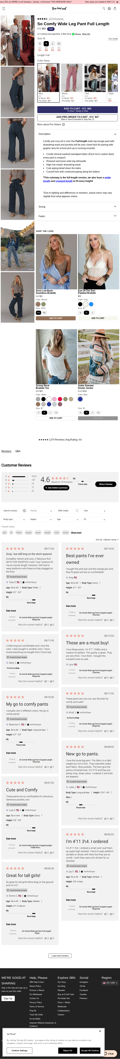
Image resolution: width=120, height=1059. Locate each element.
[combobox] (41, 510)
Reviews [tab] (6, 451)
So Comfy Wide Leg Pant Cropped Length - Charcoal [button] (96, 614)
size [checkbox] (4, 532)
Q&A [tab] (17, 451)
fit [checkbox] (11, 532)
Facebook (84, 990)
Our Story (62, 982)
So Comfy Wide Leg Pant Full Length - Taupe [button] (37, 932)
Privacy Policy (36, 1003)
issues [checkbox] (28, 532)
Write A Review (106, 484)
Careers (61, 1015)
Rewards (61, 990)
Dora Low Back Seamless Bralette (46, 291)
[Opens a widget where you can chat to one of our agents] (109, 1054)
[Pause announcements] (117, 2)
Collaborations (64, 1011)
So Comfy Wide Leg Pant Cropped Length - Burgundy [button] (36, 618)
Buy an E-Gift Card (66, 994)
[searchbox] (12, 510)
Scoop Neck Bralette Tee (42, 386)
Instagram (84, 982)
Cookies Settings (19, 1050)
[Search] (104, 8)
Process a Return (37, 990)
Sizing (42, 206)
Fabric (42, 216)
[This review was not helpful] (51, 624)
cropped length (64, 181)
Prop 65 (33, 1011)
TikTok (82, 986)
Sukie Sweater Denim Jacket (86, 386)
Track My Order (36, 1015)
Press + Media (64, 1003)
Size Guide (113, 39)
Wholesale (62, 1007)
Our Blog (61, 986)
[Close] (100, 1031)
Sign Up (8, 998)
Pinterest (83, 998)
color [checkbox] (56, 532)
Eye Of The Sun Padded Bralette (87, 291)
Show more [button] (76, 532)
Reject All (67, 1050)
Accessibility (35, 1019)
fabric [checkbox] (19, 532)
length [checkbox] (47, 532)
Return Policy (35, 986)
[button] (2, 8)
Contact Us (34, 998)
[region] (53, 1042)
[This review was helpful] (46, 624)
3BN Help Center (37, 982)
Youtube (83, 994)
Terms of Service (37, 1007)
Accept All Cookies (90, 1050)
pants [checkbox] (65, 532)
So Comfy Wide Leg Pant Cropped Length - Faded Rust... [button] (36, 846)
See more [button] (11, 610)
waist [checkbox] (38, 532)
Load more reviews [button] (60, 956)
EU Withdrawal (36, 994)
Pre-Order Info (64, 998)
